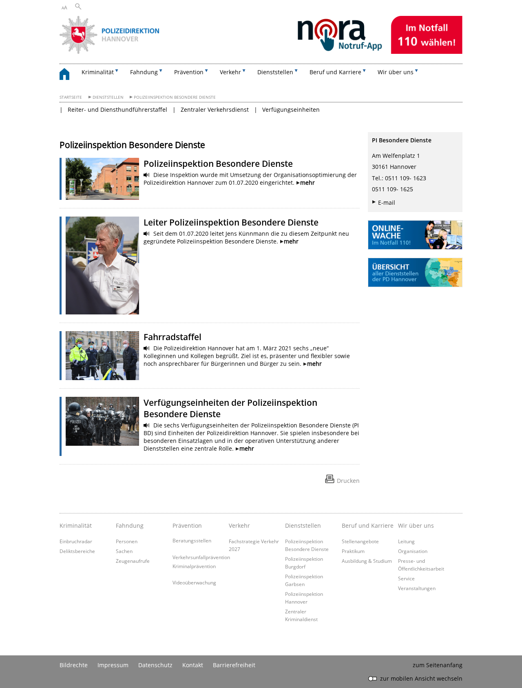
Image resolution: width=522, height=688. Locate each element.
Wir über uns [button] (396, 72)
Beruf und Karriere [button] (335, 72)
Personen (126, 541)
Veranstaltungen (417, 588)
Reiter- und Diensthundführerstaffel (117, 109)
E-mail (386, 202)
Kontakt (192, 665)
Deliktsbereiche (77, 551)
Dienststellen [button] (275, 72)
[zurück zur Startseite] (68, 75)
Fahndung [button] (144, 72)
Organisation (412, 551)
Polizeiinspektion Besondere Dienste (175, 97)
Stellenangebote (360, 541)
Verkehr (239, 525)
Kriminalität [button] (98, 72)
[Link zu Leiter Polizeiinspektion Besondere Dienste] (102, 265)
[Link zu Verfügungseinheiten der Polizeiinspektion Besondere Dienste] (102, 421)
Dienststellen (108, 97)
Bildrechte (74, 665)
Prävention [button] (188, 72)
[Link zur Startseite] (261, 51)
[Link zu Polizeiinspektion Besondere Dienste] (102, 179)
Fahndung (130, 525)
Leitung (406, 541)
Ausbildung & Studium (367, 560)
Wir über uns (416, 525)
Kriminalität (76, 525)
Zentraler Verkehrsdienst (215, 109)
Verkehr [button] (230, 72)
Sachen (124, 551)
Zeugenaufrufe (133, 560)
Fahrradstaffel (172, 337)
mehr (307, 182)
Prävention (187, 525)
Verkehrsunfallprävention (201, 557)
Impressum (112, 665)
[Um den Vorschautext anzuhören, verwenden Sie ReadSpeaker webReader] (147, 175)
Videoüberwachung (194, 582)
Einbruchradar (76, 541)
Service (406, 578)
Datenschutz (155, 665)
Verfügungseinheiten (291, 109)
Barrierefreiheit (234, 665)
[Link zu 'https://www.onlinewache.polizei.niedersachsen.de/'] (415, 235)
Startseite (71, 97)
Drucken (348, 480)
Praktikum (353, 551)
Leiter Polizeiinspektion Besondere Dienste (231, 222)
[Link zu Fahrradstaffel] (102, 355)
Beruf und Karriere (368, 525)
